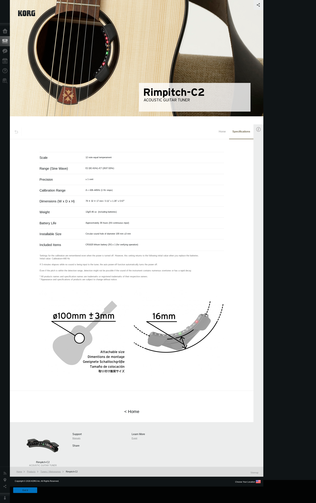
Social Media (6, 486)
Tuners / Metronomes (50, 471)
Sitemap (254, 472)
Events (6, 61)
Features (6, 51)
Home (6, 31)
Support (6, 71)
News (6, 473)
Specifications (241, 131)
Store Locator (6, 81)
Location (6, 480)
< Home (131, 411)
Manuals (262, 175)
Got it (25, 490)
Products (6, 41)
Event (261, 190)
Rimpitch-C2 (72, 471)
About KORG (6, 498)
